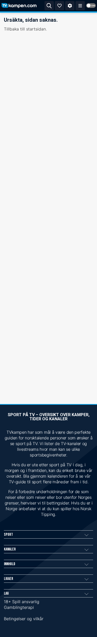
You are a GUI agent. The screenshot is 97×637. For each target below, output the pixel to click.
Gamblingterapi (19, 607)
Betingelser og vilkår (23, 618)
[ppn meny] (80, 5)
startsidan (36, 29)
